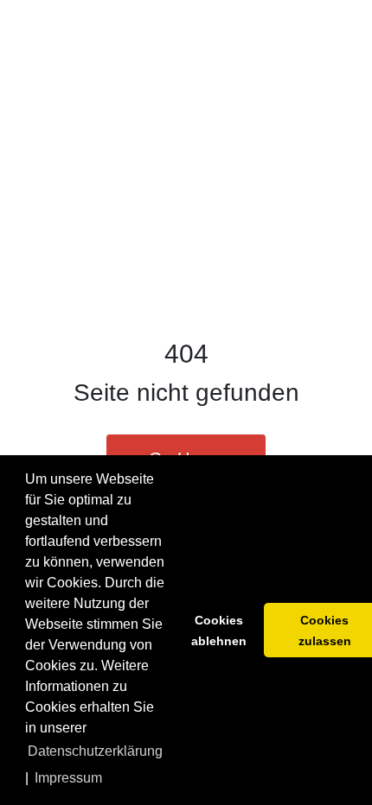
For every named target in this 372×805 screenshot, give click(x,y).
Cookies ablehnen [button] (219, 630)
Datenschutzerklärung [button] (95, 751)
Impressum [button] (68, 777)
